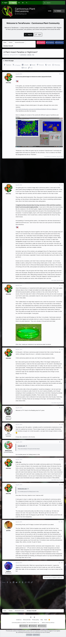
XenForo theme (45, 622)
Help (41, 619)
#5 (62, 407)
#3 (62, 285)
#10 (62, 522)
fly (33, 54)
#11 (62, 562)
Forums (58, 11)
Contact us (18, 619)
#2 (62, 185)
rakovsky (7, 54)
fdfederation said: (22, 488)
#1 (62, 74)
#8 (62, 459)
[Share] (60, 74)
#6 (62, 424)
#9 (62, 484)
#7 (62, 442)
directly (29, 54)
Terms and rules (27, 619)
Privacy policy (35, 619)
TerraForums (60, 42)
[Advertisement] (33, 171)
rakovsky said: (21, 446)
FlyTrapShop (41, 42)
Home (45, 619)
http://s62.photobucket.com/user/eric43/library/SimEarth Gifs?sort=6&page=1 (37, 109)
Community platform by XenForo (25, 622)
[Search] (27, 3)
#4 (62, 349)
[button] (23, 3)
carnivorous (23, 54)
